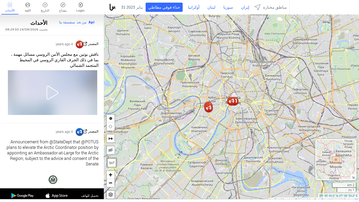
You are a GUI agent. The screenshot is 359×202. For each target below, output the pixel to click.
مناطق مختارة (275, 7)
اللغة (28, 10)
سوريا (228, 7)
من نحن (81, 22)
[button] (208, 108)
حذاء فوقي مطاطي (164, 7)
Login (80, 10)
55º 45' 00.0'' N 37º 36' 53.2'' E (338, 195)
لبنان (211, 7)
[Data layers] (111, 195)
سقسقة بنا (67, 22)
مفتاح (62, 10)
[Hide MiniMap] (353, 176)
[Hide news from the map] (111, 150)
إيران (245, 7)
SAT (112, 163)
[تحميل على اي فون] (57, 196)
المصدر (93, 44)
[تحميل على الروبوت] (22, 196)
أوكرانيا (193, 7)
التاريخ (45, 10)
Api (91, 22)
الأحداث (10, 10)
